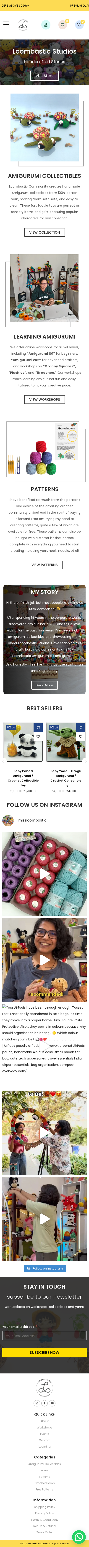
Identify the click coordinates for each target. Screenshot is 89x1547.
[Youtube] (52, 1403)
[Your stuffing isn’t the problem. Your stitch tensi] (44, 960)
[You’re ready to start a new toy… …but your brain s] (44, 874)
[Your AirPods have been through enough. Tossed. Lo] (44, 1046)
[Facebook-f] (44, 1403)
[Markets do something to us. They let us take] (44, 1133)
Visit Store (45, 75)
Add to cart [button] (38, 727)
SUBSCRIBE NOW (44, 1352)
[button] (38, 736)
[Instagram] (37, 1403)
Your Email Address (18, 1326)
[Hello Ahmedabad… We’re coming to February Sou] (44, 1219)
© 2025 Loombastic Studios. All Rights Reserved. (44, 1543)
